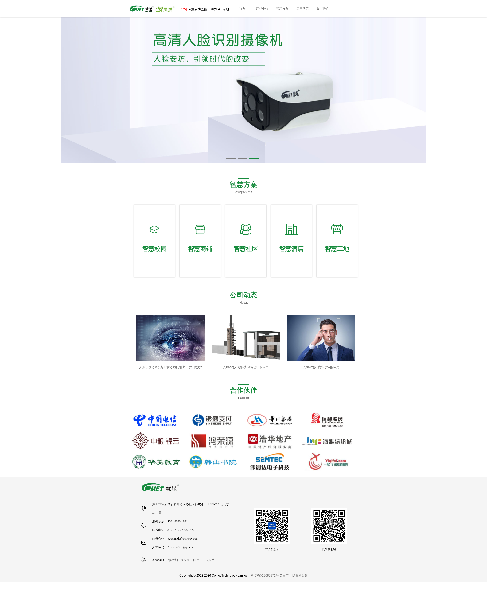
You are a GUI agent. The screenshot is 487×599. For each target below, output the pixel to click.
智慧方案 (282, 8)
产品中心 (262, 8)
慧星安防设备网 (178, 559)
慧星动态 (302, 8)
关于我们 (322, 8)
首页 (242, 8)
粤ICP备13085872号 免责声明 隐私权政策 (279, 575)
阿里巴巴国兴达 (204, 559)
